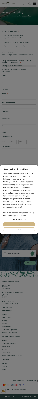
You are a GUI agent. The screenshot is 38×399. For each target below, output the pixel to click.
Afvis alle (19, 229)
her (24, 216)
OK (19, 224)
